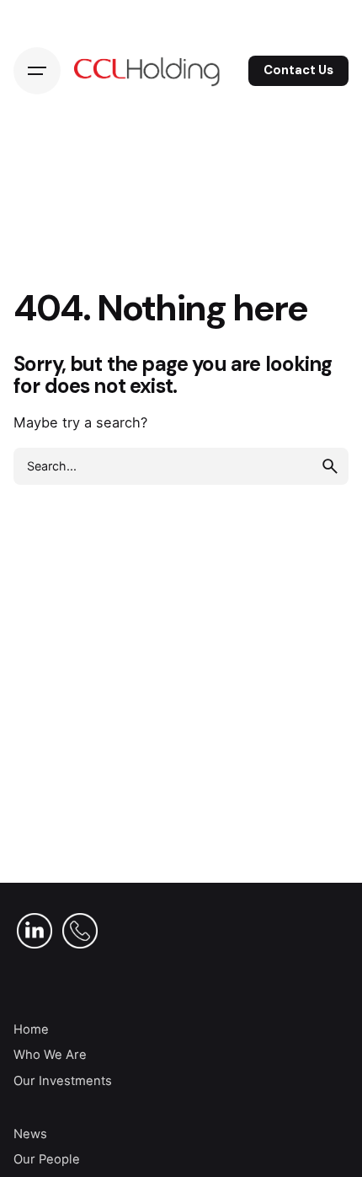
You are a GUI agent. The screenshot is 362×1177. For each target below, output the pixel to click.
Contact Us (298, 70)
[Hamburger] (37, 70)
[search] (330, 466)
